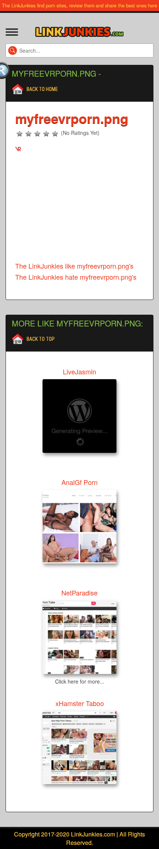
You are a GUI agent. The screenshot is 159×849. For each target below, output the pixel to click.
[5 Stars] (55, 134)
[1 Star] (20, 134)
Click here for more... (79, 681)
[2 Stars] (28, 134)
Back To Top (41, 339)
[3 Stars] (37, 134)
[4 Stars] (46, 134)
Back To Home (42, 89)
